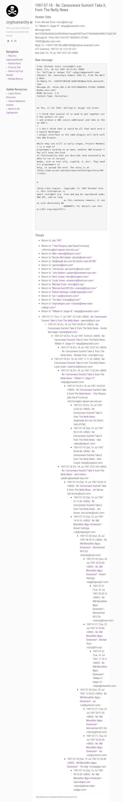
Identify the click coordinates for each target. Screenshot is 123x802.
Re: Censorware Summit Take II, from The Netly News (88, 412)
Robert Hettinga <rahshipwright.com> (72, 292)
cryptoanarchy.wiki (21, 22)
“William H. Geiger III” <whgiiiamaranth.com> (75, 311)
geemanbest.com (62, 265)
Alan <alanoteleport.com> (66, 253)
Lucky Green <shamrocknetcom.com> (72, 280)
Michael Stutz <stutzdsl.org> (68, 284)
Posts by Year (14, 67)
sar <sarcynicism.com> (65, 295)
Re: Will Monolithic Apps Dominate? (93, 543)
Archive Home (14, 63)
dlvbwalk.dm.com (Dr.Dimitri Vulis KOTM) (74, 261)
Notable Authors (15, 79)
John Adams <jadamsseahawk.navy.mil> (74, 272)
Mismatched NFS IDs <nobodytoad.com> (74, 288)
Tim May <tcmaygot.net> (66, 299)
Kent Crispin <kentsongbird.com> (70, 276)
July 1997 (57, 240)
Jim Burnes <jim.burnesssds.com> (71, 268)
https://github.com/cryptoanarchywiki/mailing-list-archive (56, 797)
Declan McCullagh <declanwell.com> (72, 257)
